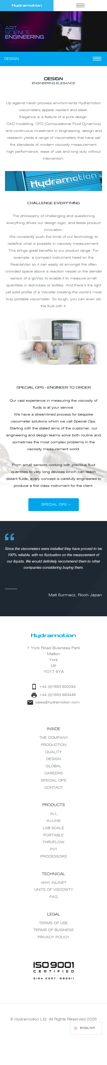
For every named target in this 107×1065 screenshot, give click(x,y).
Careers (53, 773)
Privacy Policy (53, 937)
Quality (53, 752)
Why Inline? (53, 883)
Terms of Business (53, 930)
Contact (53, 788)
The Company (53, 738)
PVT (53, 849)
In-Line (54, 821)
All (53, 814)
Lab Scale (53, 828)
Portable (53, 835)
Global (53, 766)
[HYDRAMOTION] (27, 5)
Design (53, 759)
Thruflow (53, 842)
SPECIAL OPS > (56, 504)
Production (53, 745)
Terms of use (53, 923)
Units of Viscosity (53, 890)
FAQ (53, 897)
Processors (53, 856)
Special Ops (53, 780)
